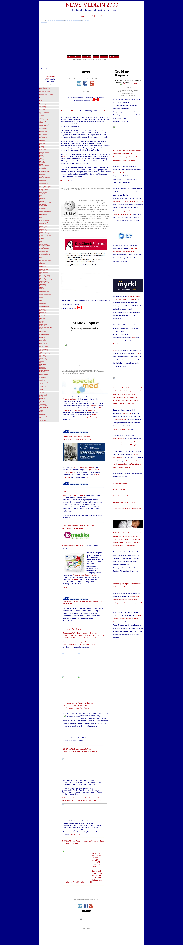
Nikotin (40, 300)
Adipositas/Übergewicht (44, 91)
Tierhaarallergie (42, 388)
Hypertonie (41, 238)
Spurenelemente (42, 373)
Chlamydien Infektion (44, 152)
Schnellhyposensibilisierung (45, 350)
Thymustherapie (42, 386)
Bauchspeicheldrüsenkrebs (45, 133)
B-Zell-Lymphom (42, 149)
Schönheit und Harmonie (45, 353)
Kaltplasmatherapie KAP (44, 251)
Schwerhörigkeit (42, 364)
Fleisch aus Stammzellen (44, 177)
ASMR (40, 99)
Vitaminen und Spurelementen (84, 575)
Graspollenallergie (43, 193)
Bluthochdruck (42, 143)
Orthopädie (42, 305)
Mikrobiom (41, 288)
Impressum (104, 57)
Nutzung (95, 57)
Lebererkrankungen (43, 272)
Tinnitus (41, 389)
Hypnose (41, 239)
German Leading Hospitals (45, 186)
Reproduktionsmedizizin (44, 342)
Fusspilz (41, 182)
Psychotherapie (42, 331)
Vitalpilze (41, 410)
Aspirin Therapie (42, 121)
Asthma (41, 122)
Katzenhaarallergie (43, 253)
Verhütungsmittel (43, 405)
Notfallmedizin (42, 303)
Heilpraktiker (42, 210)
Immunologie (42, 242)
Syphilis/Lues (42, 380)
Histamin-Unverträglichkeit (45, 211)
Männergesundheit (43, 278)
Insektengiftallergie (43, 247)
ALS (40, 97)
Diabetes (41, 164)
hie (92, 100)
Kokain (40, 257)
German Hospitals (43, 184)
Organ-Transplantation (44, 306)
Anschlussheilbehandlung (44, 112)
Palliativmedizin (42, 310)
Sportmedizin (42, 371)
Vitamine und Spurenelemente (74, 495)
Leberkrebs (41, 273)
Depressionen (42, 162)
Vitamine (41, 411)
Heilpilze (41, 213)
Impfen (40, 241)
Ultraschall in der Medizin (44, 396)
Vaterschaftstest (42, 401)
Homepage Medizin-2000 (44, 87)
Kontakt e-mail (114, 57)
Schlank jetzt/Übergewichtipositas (46, 356)
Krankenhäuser (43, 264)
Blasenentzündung (43, 140)
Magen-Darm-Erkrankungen (45, 279)
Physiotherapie (42, 315)
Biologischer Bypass (43, 136)
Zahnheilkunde (42, 419)
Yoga (40, 417)
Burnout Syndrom (43, 147)
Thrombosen (42, 385)
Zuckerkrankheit (42, 420)
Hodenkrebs (42, 224)
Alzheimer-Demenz (43, 109)
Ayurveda (41, 130)
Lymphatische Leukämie (44, 275)
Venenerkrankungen (44, 402)
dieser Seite (80, 228)
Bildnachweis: (77, 59)
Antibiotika (41, 113)
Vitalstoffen (75, 579)
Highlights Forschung (44, 220)
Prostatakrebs (42, 325)
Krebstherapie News (43, 269)
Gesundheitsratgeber (43, 189)
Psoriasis (41, 328)
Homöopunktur (42, 229)
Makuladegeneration (43, 281)
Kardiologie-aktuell (43, 250)
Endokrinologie (42, 167)
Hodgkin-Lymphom (43, 226)
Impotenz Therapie (43, 244)
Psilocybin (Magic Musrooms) (45, 327)
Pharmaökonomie (43, 313)
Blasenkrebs (42, 141)
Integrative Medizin (44, 248)
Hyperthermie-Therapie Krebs (45, 236)
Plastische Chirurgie (43, 319)
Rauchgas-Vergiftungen (91, 417)
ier (80, 644)
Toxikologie (41, 392)
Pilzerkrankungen (43, 318)
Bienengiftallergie (43, 134)
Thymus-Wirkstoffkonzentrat (83, 467)
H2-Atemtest (77, 410)
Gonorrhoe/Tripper (43, 192)
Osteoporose (42, 307)
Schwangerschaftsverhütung (45, 362)
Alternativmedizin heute (44, 107)
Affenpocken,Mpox (43, 93)
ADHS (40, 96)
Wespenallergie (42, 414)
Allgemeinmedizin (43, 104)
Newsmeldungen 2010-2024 (45, 302)
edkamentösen (119, 445)
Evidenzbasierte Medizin (44, 173)
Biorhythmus (42, 139)
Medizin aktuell (42, 284)
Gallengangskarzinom (44, 183)
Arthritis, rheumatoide (44, 116)
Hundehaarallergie (43, 230)
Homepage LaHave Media (45, 88)
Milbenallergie (42, 290)
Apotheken (41, 115)
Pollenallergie (42, 322)
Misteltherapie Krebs (43, 293)
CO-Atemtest (92, 410)
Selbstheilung (42, 367)
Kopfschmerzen (42, 262)
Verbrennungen (42, 404)
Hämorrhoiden (42, 199)
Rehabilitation (42, 336)
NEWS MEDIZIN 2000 (92, 5)
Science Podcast (43, 359)
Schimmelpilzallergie (43, 349)
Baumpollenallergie (43, 131)
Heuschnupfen (42, 216)
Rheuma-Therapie (43, 343)
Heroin (40, 217)
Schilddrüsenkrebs (43, 347)
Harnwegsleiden (42, 204)
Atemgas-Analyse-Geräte (122, 429)
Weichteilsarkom (43, 413)
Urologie (41, 399)
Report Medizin (42, 340)
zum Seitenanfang (87, 928)
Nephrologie (41, 297)
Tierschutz (41, 383)
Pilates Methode (42, 316)
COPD (40, 158)
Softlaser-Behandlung (44, 370)
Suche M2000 (87, 57)
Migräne (41, 287)
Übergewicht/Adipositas (44, 394)
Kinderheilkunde (42, 256)
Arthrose (41, 118)
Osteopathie (42, 309)
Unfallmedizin (42, 398)
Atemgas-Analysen (43, 125)
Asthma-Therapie (130, 445)
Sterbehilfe (41, 376)
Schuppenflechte (43, 361)
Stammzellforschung (43, 374)
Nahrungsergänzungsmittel (45, 294)
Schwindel (41, 365)
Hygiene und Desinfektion (45, 235)
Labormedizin (42, 270)
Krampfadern (42, 263)
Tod (40, 390)
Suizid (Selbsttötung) (43, 379)
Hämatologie (42, 198)
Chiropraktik (42, 155)
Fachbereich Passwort (73, 57)
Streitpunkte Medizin (43, 377)
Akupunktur (41, 101)
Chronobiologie (42, 153)
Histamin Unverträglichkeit (45, 222)
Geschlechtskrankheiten (44, 187)
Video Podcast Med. (43, 407)
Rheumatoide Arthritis (44, 345)
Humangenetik (42, 232)
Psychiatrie (41, 330)
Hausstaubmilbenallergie (44, 207)
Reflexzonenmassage (44, 334)
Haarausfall (41, 201)
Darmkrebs (41, 161)
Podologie (41, 321)
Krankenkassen (42, 266)
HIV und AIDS (42, 223)
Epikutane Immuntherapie (45, 170)
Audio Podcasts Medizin (44, 127)
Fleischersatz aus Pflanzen (45, 179)
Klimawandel (42, 259)
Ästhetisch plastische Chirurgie (46, 94)
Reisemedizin (42, 337)
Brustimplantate (42, 144)
